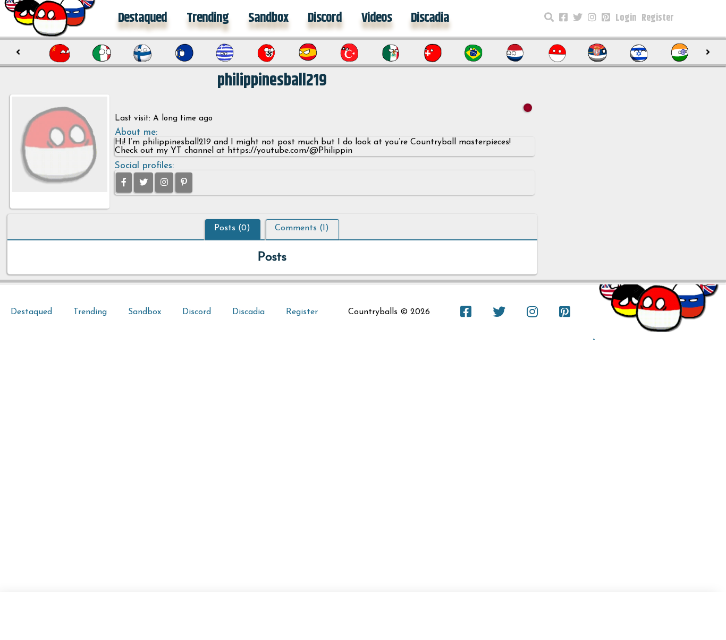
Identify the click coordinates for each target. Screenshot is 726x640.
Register (657, 18)
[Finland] (142, 53)
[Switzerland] (432, 53)
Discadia (430, 18)
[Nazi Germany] (266, 53)
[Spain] (307, 53)
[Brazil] (473, 53)
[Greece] (225, 53)
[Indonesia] (556, 53)
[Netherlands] (515, 53)
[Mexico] (390, 53)
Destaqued (142, 18)
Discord (325, 18)
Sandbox (268, 18)
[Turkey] (349, 53)
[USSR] (59, 53)
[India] (680, 53)
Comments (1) (302, 228)
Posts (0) (232, 228)
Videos (376, 18)
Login (625, 18)
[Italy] (101, 53)
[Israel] (638, 53)
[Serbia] (597, 53)
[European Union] (184, 53)
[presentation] (18, 52)
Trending (208, 18)
